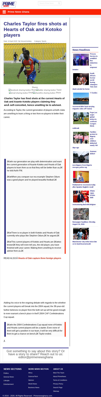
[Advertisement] (35, 140)
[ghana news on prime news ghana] (8, 4)
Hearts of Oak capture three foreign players (39, 258)
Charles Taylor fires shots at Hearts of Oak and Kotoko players (35, 29)
